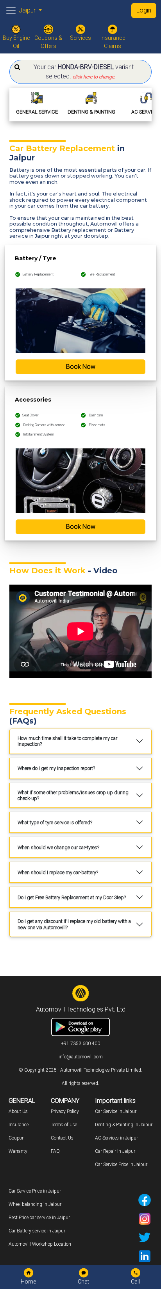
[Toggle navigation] (11, 10)
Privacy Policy (65, 1111)
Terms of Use (64, 1124)
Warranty (18, 1151)
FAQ (55, 1151)
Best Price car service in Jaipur (39, 1217)
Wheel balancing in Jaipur (35, 1204)
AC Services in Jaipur (116, 1138)
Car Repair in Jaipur (115, 1151)
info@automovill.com (81, 1057)
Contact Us (62, 1138)
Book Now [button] (80, 366)
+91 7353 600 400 (80, 1043)
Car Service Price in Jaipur (121, 1164)
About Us (18, 1111)
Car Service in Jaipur (115, 1111)
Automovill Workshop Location (40, 1244)
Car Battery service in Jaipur (37, 1231)
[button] (80, 72)
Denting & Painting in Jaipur (123, 1124)
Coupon (17, 1138)
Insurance (19, 1124)
